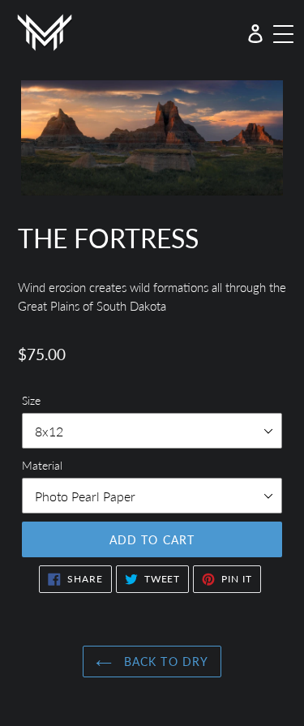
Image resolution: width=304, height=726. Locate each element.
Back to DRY (164, 661)
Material (42, 465)
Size (31, 400)
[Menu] (282, 32)
